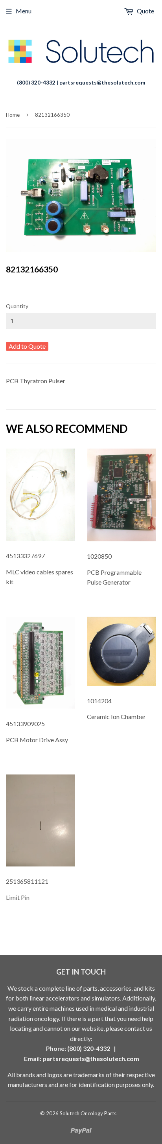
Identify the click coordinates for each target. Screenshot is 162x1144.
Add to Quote (27, 346)
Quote (145, 11)
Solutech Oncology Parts (88, 1113)
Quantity (17, 306)
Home (13, 115)
